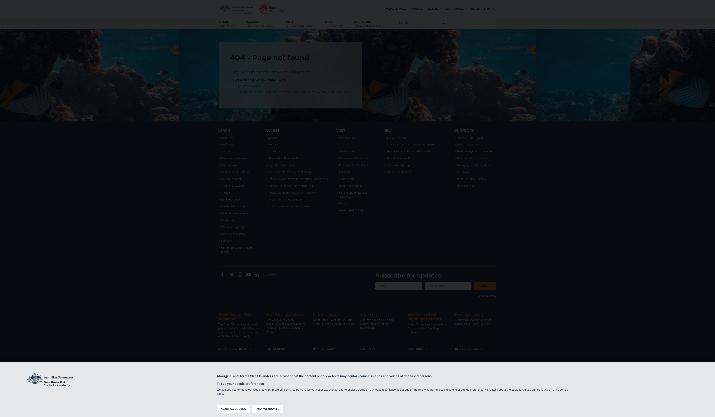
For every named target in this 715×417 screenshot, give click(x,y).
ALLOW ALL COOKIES (233, 408)
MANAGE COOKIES (268, 408)
